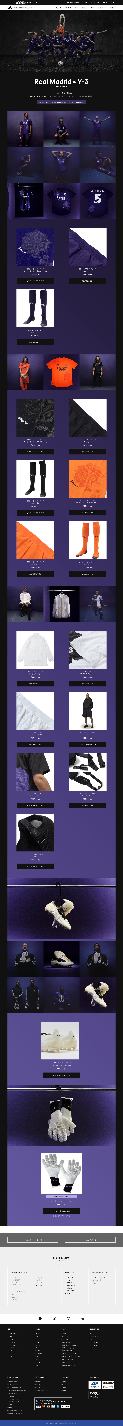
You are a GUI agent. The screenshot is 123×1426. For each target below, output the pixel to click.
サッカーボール (11, 1342)
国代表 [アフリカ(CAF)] (68, 1348)
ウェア (93, 8)
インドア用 (15, 1297)
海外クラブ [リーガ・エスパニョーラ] (71, 1356)
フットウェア (19, 1273)
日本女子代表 (70, 1285)
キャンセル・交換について (41, 1390)
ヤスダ (36, 1365)
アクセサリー (102, 8)
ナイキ (36, 1336)
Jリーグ (68, 1293)
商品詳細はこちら (88, 281)
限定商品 (84, 8)
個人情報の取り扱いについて (15, 1410)
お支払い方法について (13, 1384)
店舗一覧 (64, 1387)
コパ (38, 1280)
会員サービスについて (13, 1402)
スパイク (15, 1277)
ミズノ (36, 1348)
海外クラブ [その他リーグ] (68, 1365)
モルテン (36, 1356)
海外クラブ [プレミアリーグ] (69, 1353)
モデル (40, 1277)
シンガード (96, 1282)
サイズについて (11, 1396)
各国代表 (69, 1288)
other (112, 3)
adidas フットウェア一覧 (33, 1240)
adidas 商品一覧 (90, 1240)
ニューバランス (38, 1345)
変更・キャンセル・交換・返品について (17, 1390)
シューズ (58, 8)
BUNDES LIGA (94, 3)
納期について (38, 1387)
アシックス (37, 1351)
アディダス (37, 1333)
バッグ (95, 1283)
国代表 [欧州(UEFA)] (67, 1342)
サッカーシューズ (11, 1333)
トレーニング (70, 1277)
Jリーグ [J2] (65, 1339)
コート (90, 1351)
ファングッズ (10, 1348)
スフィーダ (37, 1362)
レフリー (9, 1356)
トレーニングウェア (12, 1339)
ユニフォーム (10, 1336)
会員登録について (12, 1381)
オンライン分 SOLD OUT (35, 281)
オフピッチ (69, 1280)
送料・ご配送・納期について (14, 1387)
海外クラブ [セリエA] (67, 1359)
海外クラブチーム (71, 1291)
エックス (39, 1285)
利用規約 (9, 1404)
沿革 (63, 1384)
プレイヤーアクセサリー (100, 1277)
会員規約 (9, 1407)
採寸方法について (12, 1393)
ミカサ (36, 1359)
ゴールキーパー (97, 1280)
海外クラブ (68, 8)
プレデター (40, 1283)
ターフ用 (14, 1294)
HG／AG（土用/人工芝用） (16, 1283)
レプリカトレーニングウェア (96, 1342)
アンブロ (36, 1342)
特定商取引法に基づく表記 (14, 1413)
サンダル (14, 1300)
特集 (76, 8)
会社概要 (64, 1381)
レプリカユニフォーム (94, 1339)
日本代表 (69, 1283)
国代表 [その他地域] (67, 1351)
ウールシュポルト (38, 1353)
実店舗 (112, 8)
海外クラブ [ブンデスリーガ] (69, 1362)
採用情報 (64, 1390)
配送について (38, 1384)
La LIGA (84, 3)
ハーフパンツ (92, 1348)
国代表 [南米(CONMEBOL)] (69, 1345)
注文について (38, 1381)
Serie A (104, 3)
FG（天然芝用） (16, 1280)
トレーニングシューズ (19, 1292)
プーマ (36, 1339)
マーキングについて (12, 1399)
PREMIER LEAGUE (73, 3)
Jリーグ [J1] (65, 1336)
